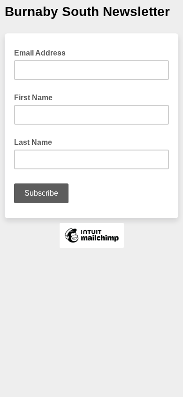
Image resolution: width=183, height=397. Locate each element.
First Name (33, 98)
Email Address (42, 52)
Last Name (33, 142)
